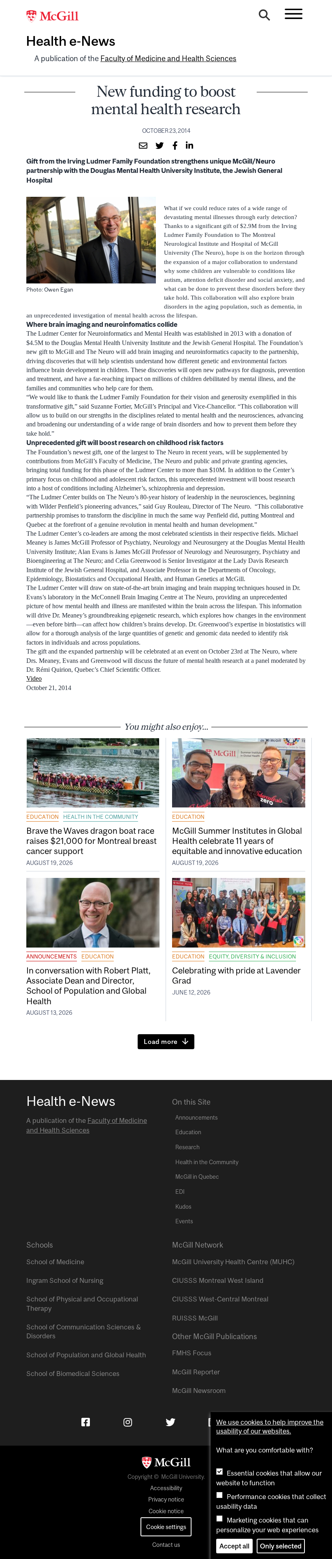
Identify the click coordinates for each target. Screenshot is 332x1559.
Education (42, 817)
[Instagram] (127, 1422)
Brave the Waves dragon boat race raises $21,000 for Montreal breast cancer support (91, 841)
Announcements (51, 956)
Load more (161, 1041)
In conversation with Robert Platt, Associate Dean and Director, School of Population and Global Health (88, 985)
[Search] (264, 17)
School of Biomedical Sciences (72, 1373)
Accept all (234, 1546)
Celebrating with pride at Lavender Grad (236, 975)
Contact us (166, 1545)
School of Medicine (55, 1262)
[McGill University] (56, 16)
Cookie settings (166, 1526)
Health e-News (70, 41)
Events (184, 1221)
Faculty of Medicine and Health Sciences (168, 58)
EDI (180, 1191)
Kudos (183, 1206)
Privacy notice (166, 1499)
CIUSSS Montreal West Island (218, 1280)
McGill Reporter (196, 1372)
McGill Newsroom (199, 1390)
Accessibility (166, 1488)
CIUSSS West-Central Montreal (220, 1299)
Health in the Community (100, 817)
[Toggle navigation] (293, 14)
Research (187, 1147)
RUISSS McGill (195, 1318)
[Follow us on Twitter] (170, 1422)
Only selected (281, 1546)
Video (34, 678)
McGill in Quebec (197, 1177)
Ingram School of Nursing (64, 1280)
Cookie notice (166, 1511)
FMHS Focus (191, 1353)
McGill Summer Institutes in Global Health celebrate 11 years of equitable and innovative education (237, 841)
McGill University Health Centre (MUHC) (233, 1262)
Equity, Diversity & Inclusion (252, 956)
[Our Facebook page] (85, 1422)
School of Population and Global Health (86, 1355)
